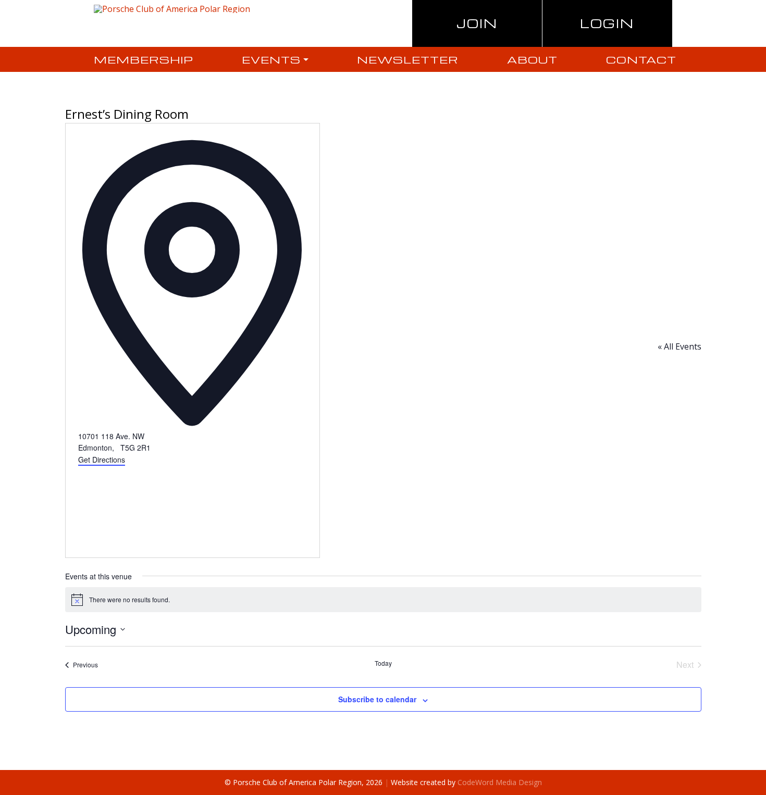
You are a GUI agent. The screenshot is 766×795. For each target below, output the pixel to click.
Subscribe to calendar (377, 699)
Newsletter (408, 59)
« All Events (679, 346)
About (532, 59)
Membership (143, 59)
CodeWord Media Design (500, 782)
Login (607, 23)
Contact (641, 59)
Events (271, 59)
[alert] (383, 599)
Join (477, 23)
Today (383, 663)
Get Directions (101, 459)
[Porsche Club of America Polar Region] (172, 8)
